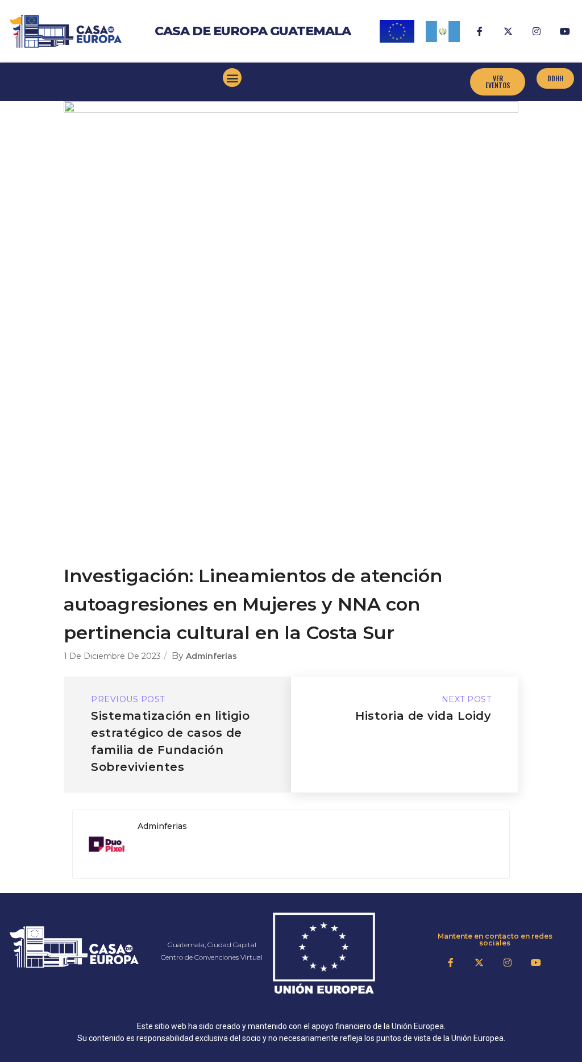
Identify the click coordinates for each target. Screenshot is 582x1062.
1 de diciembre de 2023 (112, 656)
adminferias (211, 656)
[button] (232, 77)
